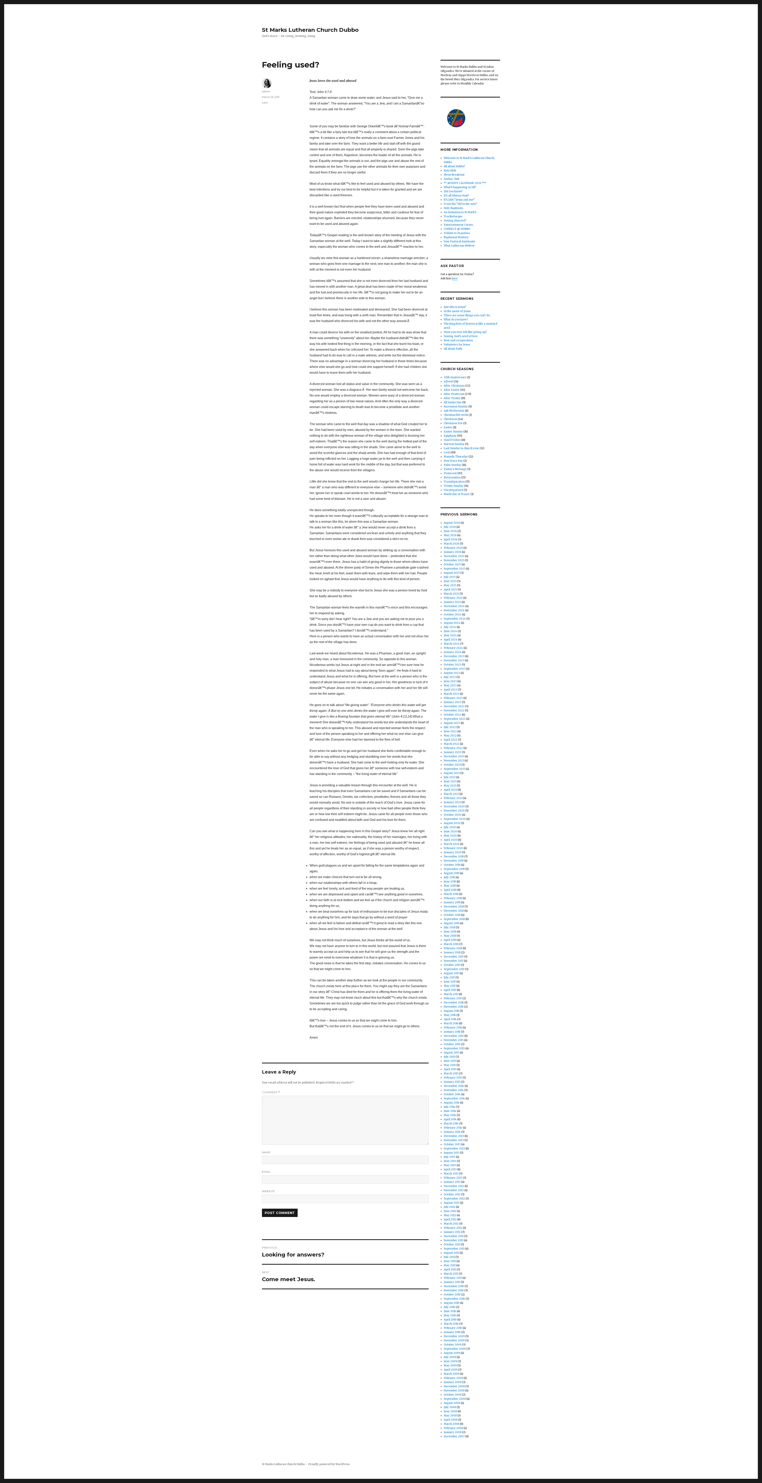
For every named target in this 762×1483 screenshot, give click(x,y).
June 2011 (450, 1261)
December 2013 (454, 1136)
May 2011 (450, 1265)
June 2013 (450, 1161)
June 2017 (450, 981)
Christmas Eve (453, 423)
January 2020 (452, 852)
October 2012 (452, 1194)
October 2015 (452, 1044)
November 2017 (453, 961)
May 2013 (450, 1165)
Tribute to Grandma (457, 233)
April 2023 (450, 689)
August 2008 (452, 1403)
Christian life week (456, 415)
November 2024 (454, 610)
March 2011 (451, 1273)
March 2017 (451, 994)
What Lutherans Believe (459, 245)
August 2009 (452, 1353)
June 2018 (450, 931)
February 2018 (453, 948)
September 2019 (454, 869)
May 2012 (450, 1215)
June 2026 (450, 531)
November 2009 (454, 1340)
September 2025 (454, 568)
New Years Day (453, 460)
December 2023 (454, 656)
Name (266, 1152)
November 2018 (454, 910)
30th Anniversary (455, 377)
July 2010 (449, 1307)
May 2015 (450, 1065)
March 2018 (451, 944)
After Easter (452, 390)
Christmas (450, 419)
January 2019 (452, 902)
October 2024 (452, 614)
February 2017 (453, 998)
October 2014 (452, 1094)
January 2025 (452, 602)
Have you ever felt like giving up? (465, 332)
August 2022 (452, 723)
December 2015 (454, 1036)
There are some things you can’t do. (467, 315)
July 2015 (449, 1056)
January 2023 (452, 702)
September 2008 (455, 1399)
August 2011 (451, 1253)
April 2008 (450, 1419)
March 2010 (451, 1323)
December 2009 (454, 1336)
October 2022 (452, 714)
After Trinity (452, 398)
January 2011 (452, 1282)
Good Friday (452, 440)
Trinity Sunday (453, 486)
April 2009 (450, 1369)
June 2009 (450, 1361)
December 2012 (454, 1186)
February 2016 (453, 1027)
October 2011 (452, 1244)
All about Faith (453, 348)
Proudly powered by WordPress (329, 1464)
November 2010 (454, 1290)
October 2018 (452, 915)
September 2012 (454, 1198)
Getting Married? (455, 220)
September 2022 (455, 719)
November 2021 (454, 760)
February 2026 (453, 547)
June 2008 (450, 1411)
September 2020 (455, 819)
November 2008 (454, 1390)
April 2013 (450, 1169)
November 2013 (454, 1140)
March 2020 (451, 844)
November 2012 (454, 1190)
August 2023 (452, 673)
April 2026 (450, 539)
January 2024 (452, 652)
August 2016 (451, 1011)
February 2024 (453, 648)
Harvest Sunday (454, 444)
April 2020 (450, 840)
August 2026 (452, 522)
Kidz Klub (450, 170)
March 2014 (451, 1123)
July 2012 (449, 1207)
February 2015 (453, 1077)
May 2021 (450, 785)
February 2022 (453, 748)
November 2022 (454, 710)
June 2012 (450, 1211)
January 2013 (452, 1182)
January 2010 (452, 1332)
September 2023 (455, 668)
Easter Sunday (453, 431)
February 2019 (453, 898)
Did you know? (453, 191)
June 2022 (450, 731)
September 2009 (455, 1348)
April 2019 (450, 890)
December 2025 (454, 556)
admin (266, 91)
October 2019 (452, 865)
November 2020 (454, 810)
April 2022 (450, 739)
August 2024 (452, 623)
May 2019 (450, 885)
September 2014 (454, 1098)
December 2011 (454, 1236)
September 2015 (454, 1048)
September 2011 (454, 1248)
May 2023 (450, 685)
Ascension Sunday (456, 406)
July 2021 (449, 777)
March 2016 (451, 1023)
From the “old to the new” (460, 204)
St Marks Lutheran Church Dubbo (310, 29)
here (455, 278)
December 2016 (454, 1002)
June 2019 (450, 881)
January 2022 (452, 752)
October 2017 (452, 965)
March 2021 (451, 794)
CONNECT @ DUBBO (457, 229)
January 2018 (452, 952)
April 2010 (450, 1319)
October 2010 (452, 1294)
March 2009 (451, 1374)
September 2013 (454, 1148)
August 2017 (451, 973)
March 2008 (451, 1424)
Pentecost (450, 473)
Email (266, 1171)
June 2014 (450, 1111)
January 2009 (452, 1382)
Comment (271, 1092)
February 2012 (453, 1228)
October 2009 (452, 1344)
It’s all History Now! (456, 195)
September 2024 (455, 618)
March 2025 (451, 593)
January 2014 (452, 1132)
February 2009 (453, 1378)
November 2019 (454, 860)
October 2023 (452, 664)
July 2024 (450, 627)
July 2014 (449, 1107)
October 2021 (452, 764)
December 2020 (454, 806)
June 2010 (450, 1311)
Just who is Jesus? (455, 307)
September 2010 (454, 1298)
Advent (448, 381)
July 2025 (450, 577)
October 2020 (452, 814)
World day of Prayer (457, 494)
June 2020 (450, 831)
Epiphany (450, 435)
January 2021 (452, 802)
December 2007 (454, 1436)
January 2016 (452, 1031)
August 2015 (451, 1052)
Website (268, 1191)
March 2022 (451, 744)
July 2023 (450, 677)
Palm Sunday (452, 465)
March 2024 (451, 643)
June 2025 (450, 581)
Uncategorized (453, 490)
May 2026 (450, 535)
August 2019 (451, 873)
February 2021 (453, 798)
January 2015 (452, 1081)
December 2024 (454, 606)
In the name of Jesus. (457, 311)
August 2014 (451, 1102)
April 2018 (450, 940)
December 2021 (454, 756)
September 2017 (454, 969)
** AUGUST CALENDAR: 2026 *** (465, 183)
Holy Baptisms (453, 208)
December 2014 (454, 1086)
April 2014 (450, 1119)
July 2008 (450, 1407)
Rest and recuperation (458, 340)
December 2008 (454, 1386)
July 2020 (450, 827)
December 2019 (454, 856)
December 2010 (454, 1286)
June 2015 (450, 1061)
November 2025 (454, 560)
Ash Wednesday (454, 410)
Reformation (452, 477)
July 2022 (450, 727)
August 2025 (452, 573)
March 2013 (451, 1173)
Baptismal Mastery (456, 237)
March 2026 (451, 543)
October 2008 (452, 1394)
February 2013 (453, 1177)
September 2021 (454, 769)
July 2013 (449, 1157)
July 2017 (449, 977)
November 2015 (454, 1040)
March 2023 (451, 694)
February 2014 (453, 1127)
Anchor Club (451, 179)
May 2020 (450, 835)
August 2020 (452, 823)
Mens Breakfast (454, 174)
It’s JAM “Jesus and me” (459, 199)
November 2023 (454, 660)
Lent (265, 102)
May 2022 (450, 735)
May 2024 (450, 635)
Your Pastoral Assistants (459, 241)
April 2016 (450, 1019)
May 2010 (450, 1315)
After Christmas (454, 385)
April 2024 (450, 639)
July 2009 (450, 1357)
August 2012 (451, 1202)
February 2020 (453, 848)
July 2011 (449, 1257)
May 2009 (450, 1365)
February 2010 (453, 1328)
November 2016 (454, 1006)
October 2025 (452, 564)
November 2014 (454, 1090)
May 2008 (450, 1415)
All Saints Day (453, 402)
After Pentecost (454, 394)
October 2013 (452, 1144)
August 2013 (451, 1152)
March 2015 (451, 1073)
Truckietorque (453, 216)
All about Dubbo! (454, 166)
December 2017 (454, 956)
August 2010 (451, 1303)
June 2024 (450, 631)
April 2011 (450, 1269)
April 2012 (450, 1219)
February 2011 (453, 1278)
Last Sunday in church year (461, 448)
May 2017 (450, 986)
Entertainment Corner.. (459, 224)
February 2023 (453, 698)
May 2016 (450, 1015)
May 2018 (450, 935)
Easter (448, 427)
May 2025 (450, 585)
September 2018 (454, 919)
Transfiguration (454, 481)
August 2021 (452, 773)
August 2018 (451, 923)
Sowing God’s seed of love (461, 336)
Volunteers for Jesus (457, 344)
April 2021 (450, 789)
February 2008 (453, 1428)
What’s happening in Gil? (460, 187)
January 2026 (452, 552)
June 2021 (450, 781)
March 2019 (451, 894)
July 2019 (449, 877)
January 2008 (452, 1432)
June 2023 (450, 681)
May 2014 (450, 1115)
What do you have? (456, 319)
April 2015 (450, 1069)
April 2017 (450, 990)
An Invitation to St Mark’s (460, 212)
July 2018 (449, 927)
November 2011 (453, 1240)
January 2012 (452, 1232)
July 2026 (450, 527)
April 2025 (450, 589)
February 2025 (453, 598)
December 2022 (454, 706)
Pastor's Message (455, 469)
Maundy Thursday (456, 456)
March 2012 (451, 1223)
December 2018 (454, 906)
